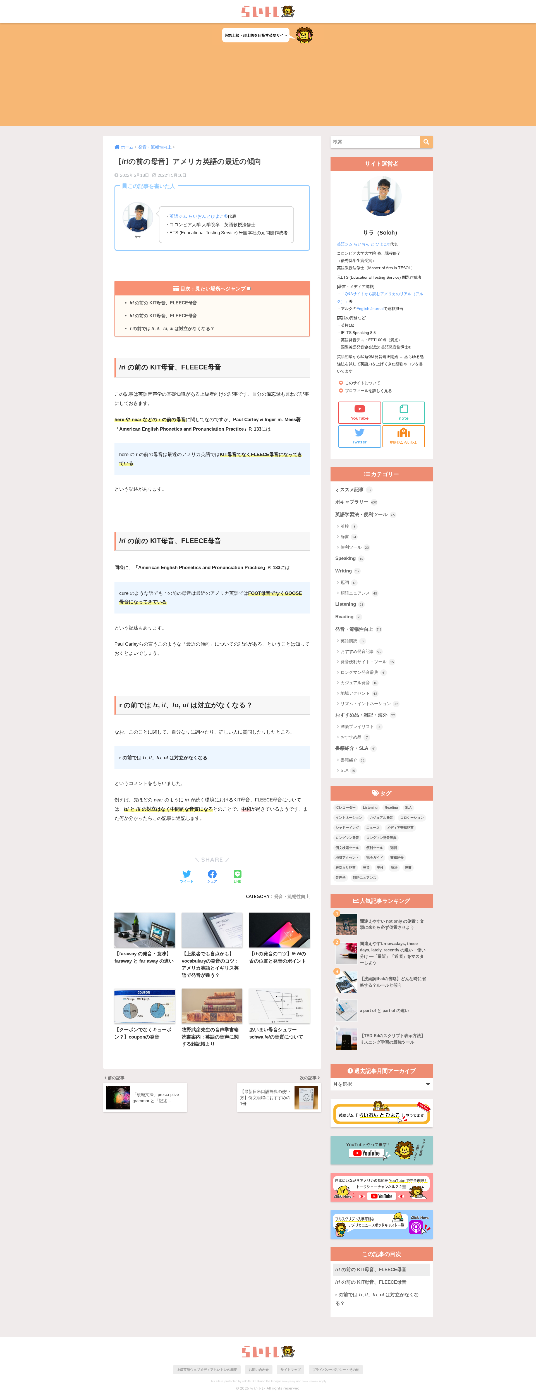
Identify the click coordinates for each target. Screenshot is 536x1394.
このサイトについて (362, 383)
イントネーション (349, 818)
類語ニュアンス (359, 593)
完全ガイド (374, 858)
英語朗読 (352, 640)
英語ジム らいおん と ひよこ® (363, 244)
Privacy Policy (288, 1381)
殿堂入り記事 (346, 868)
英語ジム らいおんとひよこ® (198, 216)
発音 (366, 868)
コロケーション (412, 818)
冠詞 (348, 582)
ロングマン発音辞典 (363, 672)
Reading (347, 616)
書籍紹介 (353, 760)
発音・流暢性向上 (292, 896)
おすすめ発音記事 (361, 651)
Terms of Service (310, 1381)
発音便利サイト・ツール (367, 661)
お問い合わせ (259, 1369)
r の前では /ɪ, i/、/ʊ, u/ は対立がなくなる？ (172, 328)
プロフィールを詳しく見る (368, 391)
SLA (348, 770)
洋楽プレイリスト (361, 726)
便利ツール (355, 547)
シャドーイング (347, 828)
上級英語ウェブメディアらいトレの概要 (207, 1369)
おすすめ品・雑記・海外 (365, 715)
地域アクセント (359, 693)
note (403, 418)
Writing (347, 571)
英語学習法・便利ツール (365, 514)
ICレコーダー (346, 808)
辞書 (348, 536)
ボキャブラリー (356, 502)
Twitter (359, 442)
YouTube (359, 418)
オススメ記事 (353, 489)
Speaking (349, 558)
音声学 (341, 878)
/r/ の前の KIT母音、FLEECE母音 (163, 302)
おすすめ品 (354, 737)
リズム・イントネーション (369, 703)
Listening (349, 604)
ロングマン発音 (347, 838)
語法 (394, 868)
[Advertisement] (268, 87)
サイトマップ (291, 1369)
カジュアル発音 (359, 682)
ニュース (373, 828)
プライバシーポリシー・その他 (335, 1369)
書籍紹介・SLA (355, 748)
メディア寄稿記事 (400, 828)
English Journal (370, 308)
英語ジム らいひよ (403, 442)
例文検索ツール (347, 848)
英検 (348, 526)
